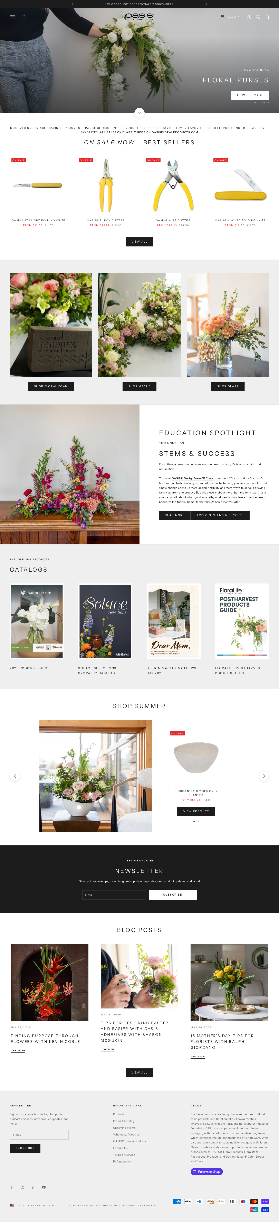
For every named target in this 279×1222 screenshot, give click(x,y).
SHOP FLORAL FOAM (51, 386)
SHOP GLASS (228, 386)
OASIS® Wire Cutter (173, 220)
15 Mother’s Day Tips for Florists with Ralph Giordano (222, 1042)
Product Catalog (123, 1121)
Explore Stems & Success (220, 515)
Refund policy (122, 1162)
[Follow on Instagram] (22, 1187)
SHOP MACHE (139, 386)
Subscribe (172, 895)
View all (139, 242)
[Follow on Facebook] (12, 1187)
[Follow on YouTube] (44, 1187)
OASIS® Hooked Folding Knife (240, 220)
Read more (18, 1050)
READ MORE (175, 515)
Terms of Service (124, 1155)
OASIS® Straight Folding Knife (38, 220)
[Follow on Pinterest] (33, 1187)
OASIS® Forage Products (129, 1141)
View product (196, 811)
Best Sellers (169, 142)
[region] (139, 60)
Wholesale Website (126, 1135)
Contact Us (120, 1148)
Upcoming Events (124, 1128)
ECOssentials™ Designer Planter (196, 793)
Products (119, 1114)
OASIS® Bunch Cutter (106, 220)
